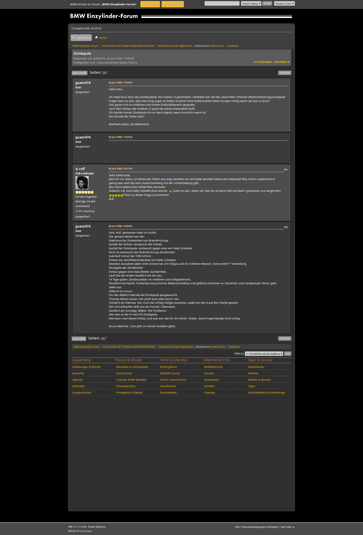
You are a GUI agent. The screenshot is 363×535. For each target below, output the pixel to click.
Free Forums (86, 531)
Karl (221, 45)
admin (214, 45)
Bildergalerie (168, 367)
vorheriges (263, 62)
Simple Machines (97, 527)
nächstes (281, 62)
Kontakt (209, 386)
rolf (82, 168)
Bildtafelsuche (213, 367)
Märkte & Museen (259, 379)
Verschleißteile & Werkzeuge (266, 392)
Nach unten (79, 72)
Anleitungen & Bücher (86, 367)
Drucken (285, 72)
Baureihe (78, 373)
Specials (77, 379)
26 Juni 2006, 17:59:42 (120, 82)
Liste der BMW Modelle (131, 379)
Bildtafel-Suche (170, 373)
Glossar (209, 373)
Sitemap (209, 392)
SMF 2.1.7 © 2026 (77, 527)
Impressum (211, 379)
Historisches (124, 373)
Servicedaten (168, 392)
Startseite (78, 386)
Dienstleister (256, 367)
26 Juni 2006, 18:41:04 (120, 168)
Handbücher (168, 386)
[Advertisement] (178, 147)
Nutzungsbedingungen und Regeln (260, 526)
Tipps (251, 386)
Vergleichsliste (81, 392)
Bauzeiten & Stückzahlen (132, 367)
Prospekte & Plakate (129, 392)
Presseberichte (125, 386)
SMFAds (72, 531)
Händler (253, 373)
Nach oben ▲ (288, 526)
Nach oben (79, 338)
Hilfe (237, 526)
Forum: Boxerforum (173, 379)
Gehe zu (239, 353)
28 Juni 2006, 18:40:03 (120, 226)
